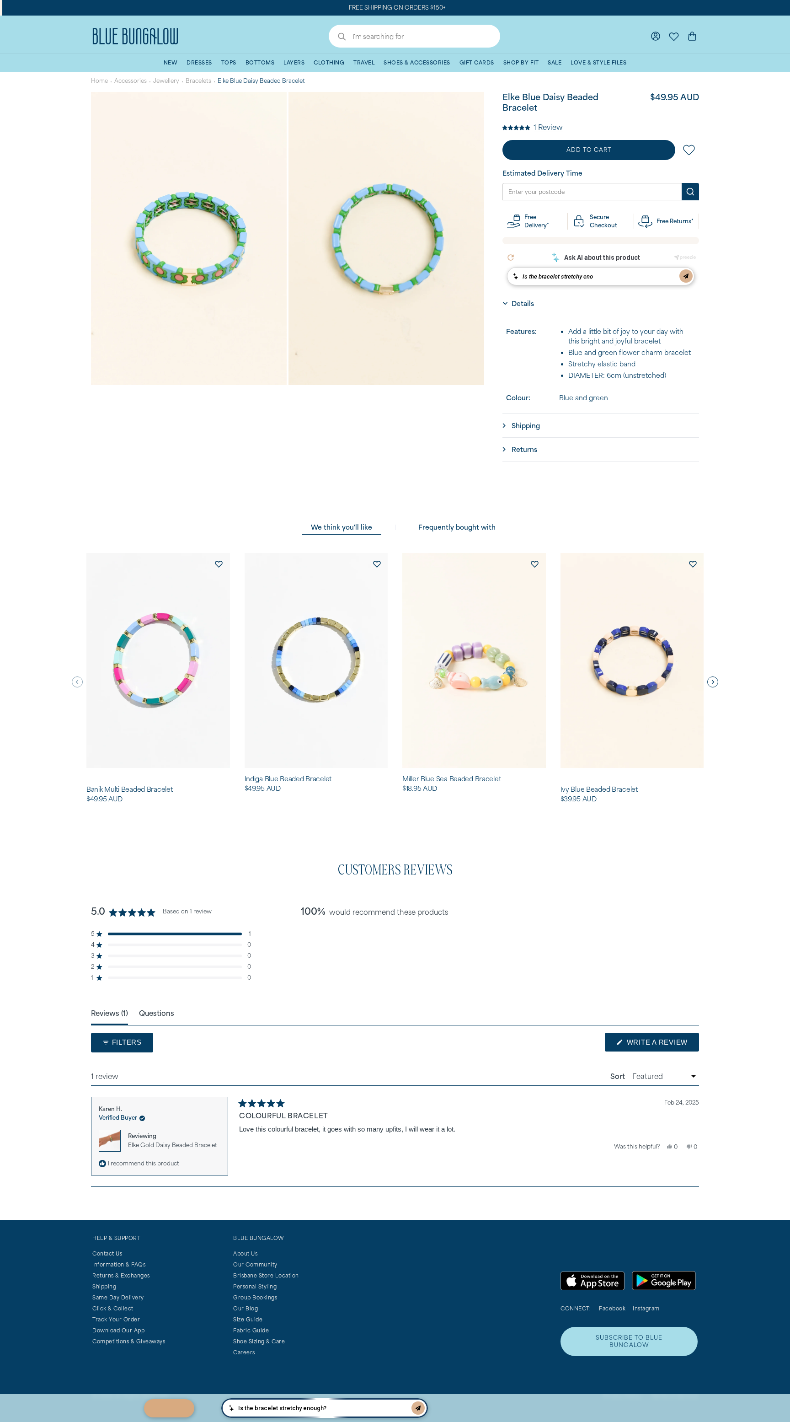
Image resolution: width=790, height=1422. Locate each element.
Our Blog (245, 1308)
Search (337, 37)
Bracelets (198, 80)
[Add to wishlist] (219, 564)
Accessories (130, 80)
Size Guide (247, 1319)
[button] (532, 127)
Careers (244, 1352)
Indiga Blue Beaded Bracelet (288, 779)
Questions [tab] (156, 1013)
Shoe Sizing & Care (259, 1341)
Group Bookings (255, 1297)
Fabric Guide (251, 1330)
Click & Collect (112, 1308)
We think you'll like (341, 527)
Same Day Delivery (118, 1297)
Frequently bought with (457, 527)
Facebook (612, 1308)
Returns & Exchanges (121, 1275)
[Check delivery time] (690, 191)
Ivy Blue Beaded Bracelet (599, 789)
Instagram (646, 1308)
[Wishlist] (673, 36)
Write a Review (662, 1045)
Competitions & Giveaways (128, 1341)
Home (99, 80)
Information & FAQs (118, 1264)
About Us (245, 1253)
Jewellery (166, 80)
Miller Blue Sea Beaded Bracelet (451, 779)
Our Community (255, 1264)
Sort (618, 1076)
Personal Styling (255, 1286)
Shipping (104, 1286)
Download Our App (118, 1330)
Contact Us (107, 1253)
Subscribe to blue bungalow (629, 1341)
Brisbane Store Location (266, 1275)
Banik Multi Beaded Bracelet (129, 789)
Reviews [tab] (109, 1013)
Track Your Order (116, 1319)
